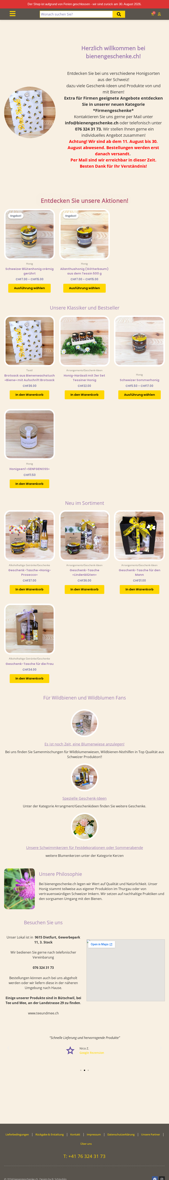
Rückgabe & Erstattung (49, 1134)
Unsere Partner (150, 1134)
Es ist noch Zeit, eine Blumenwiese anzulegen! (84, 744)
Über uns (86, 1144)
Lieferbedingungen (17, 1134)
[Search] (119, 14)
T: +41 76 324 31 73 (84, 1156)
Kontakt (75, 1134)
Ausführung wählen (29, 288)
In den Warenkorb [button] (29, 395)
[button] (8, 1048)
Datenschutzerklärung (121, 1134)
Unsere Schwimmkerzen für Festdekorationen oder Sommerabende (84, 847)
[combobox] (76, 14)
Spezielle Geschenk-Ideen (84, 798)
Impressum (94, 1134)
